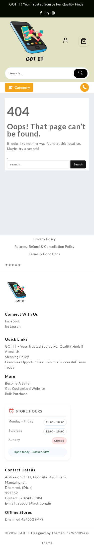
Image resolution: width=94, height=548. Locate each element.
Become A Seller (18, 383)
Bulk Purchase (16, 394)
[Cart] (84, 41)
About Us (12, 352)
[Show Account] (65, 41)
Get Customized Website (25, 389)
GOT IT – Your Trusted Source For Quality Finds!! (44, 346)
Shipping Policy (17, 357)
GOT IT (24, 533)
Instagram (13, 326)
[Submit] (80, 73)
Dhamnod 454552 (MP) (24, 519)
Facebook (12, 321)
